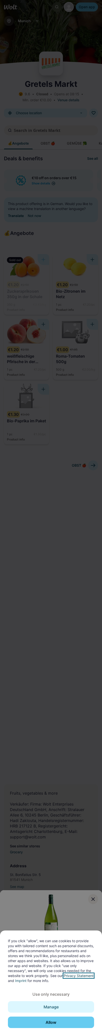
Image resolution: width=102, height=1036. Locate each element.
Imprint (20, 981)
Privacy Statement (79, 976)
